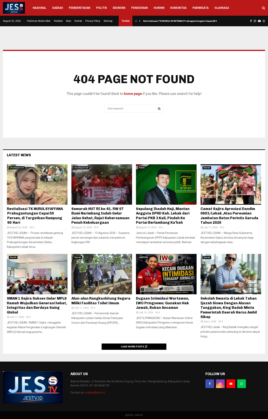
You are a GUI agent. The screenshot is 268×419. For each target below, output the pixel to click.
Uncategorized (17, 168)
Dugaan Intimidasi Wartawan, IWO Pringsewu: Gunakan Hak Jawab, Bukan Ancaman (162, 303)
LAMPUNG (143, 257)
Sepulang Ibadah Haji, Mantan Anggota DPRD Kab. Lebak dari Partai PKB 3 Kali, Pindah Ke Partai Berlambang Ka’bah (163, 216)
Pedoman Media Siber (39, 21)
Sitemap (108, 21)
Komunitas (178, 7)
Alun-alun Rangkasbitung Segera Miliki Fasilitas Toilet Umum (100, 300)
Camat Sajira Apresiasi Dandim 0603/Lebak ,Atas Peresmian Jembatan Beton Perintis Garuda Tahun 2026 (229, 216)
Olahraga (221, 7)
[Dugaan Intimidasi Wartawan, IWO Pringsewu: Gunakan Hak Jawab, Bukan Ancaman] (166, 274)
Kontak (78, 21)
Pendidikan (139, 7)
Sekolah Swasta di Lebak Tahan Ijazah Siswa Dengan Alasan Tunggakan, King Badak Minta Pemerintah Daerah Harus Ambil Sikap (229, 307)
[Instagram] (220, 383)
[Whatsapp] (241, 383)
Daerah (57, 7)
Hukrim (159, 7)
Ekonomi (119, 7)
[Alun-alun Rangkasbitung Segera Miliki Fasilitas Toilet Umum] (101, 274)
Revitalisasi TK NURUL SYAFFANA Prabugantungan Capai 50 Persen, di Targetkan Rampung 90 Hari (35, 216)
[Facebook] (209, 383)
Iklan (68, 21)
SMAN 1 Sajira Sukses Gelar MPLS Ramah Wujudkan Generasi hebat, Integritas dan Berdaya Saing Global (37, 305)
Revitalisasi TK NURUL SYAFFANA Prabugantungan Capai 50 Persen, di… (187, 21)
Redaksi (58, 21)
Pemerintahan (79, 7)
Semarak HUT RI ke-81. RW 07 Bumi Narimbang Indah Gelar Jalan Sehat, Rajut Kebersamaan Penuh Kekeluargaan (100, 216)
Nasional (39, 7)
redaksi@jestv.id (95, 392)
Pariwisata (200, 7)
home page (133, 94)
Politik (101, 7)
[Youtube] (231, 383)
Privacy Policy (92, 21)
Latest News (19, 155)
